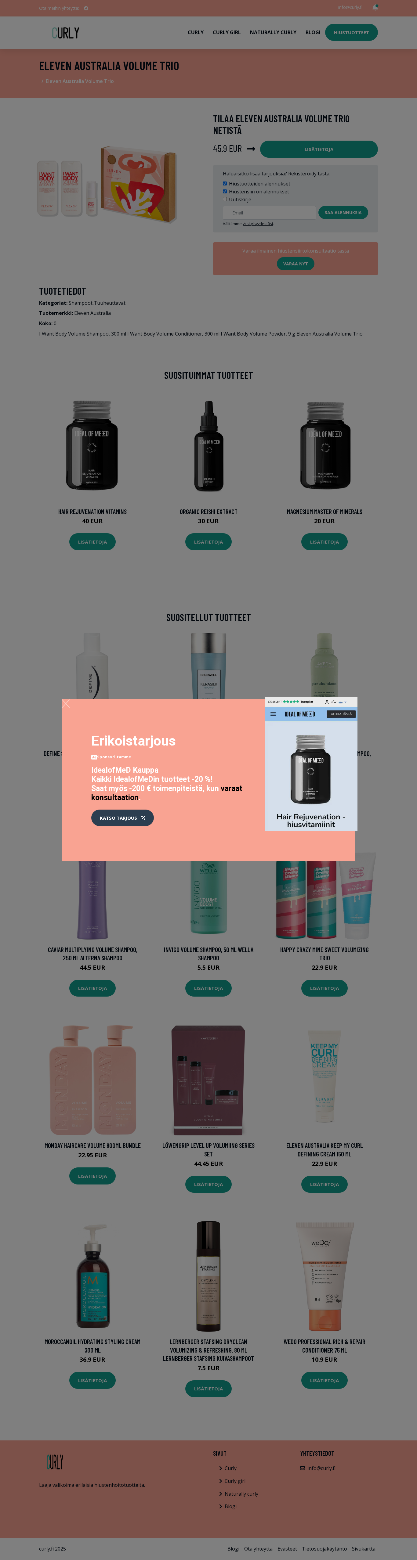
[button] (122, 818)
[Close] (66, 703)
